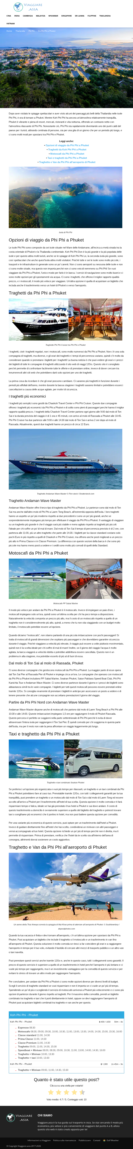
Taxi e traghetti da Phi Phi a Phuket (67, 158)
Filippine (92, 16)
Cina (8, 16)
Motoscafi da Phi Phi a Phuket (67, 153)
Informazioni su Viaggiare (39, 1140)
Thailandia (105, 16)
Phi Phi (32, 31)
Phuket (29, 93)
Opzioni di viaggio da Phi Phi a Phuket (67, 145)
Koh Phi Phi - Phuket (24, 1015)
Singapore (66, 16)
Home (9, 31)
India (17, 16)
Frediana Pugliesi (16, 107)
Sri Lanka (79, 16)
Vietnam (10, 23)
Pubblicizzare (85, 1140)
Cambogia (28, 16)
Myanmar (53, 16)
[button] (123, 15)
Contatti (96, 1140)
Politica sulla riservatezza (64, 1140)
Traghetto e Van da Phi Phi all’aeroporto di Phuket (67, 162)
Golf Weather (112, 1140)
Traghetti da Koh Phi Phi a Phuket (67, 149)
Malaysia (40, 16)
